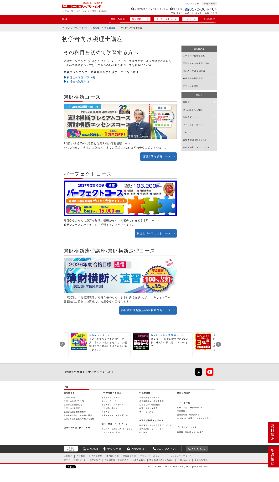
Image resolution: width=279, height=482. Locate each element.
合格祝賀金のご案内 (111, 432)
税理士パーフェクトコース (154, 233)
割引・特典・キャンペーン (196, 147)
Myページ (210, 3)
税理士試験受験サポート (151, 420)
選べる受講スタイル (111, 397)
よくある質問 (201, 460)
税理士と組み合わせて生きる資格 (79, 419)
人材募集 (81, 456)
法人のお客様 (192, 3)
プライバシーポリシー (151, 456)
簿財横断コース (140, 19)
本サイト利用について (75, 460)
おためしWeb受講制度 (194, 70)
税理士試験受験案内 (73, 404)
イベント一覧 (183, 402)
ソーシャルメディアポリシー (180, 456)
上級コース (190, 19)
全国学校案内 (141, 9)
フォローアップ (109, 401)
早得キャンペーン (99, 335)
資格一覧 (69, 11)
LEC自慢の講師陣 (110, 408)
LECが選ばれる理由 (193, 109)
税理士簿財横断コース (156, 156)
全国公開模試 (183, 392)
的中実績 (106, 411)
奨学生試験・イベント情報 (151, 429)
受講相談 (272, 457)
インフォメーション (187, 426)
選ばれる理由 (118, 19)
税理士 (66, 19)
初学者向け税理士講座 (131, 27)
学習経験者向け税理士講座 (196, 63)
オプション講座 (190, 85)
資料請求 (177, 9)
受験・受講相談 (100, 11)
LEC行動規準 (112, 456)
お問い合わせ (82, 11)
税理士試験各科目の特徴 (75, 411)
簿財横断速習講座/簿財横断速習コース (146, 310)
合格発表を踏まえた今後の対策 (78, 415)
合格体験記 (209, 19)
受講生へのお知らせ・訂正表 (190, 431)
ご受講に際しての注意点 (117, 460)
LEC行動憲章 (95, 456)
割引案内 (143, 432)
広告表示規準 (129, 456)
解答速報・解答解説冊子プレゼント (155, 425)
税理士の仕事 (70, 397)
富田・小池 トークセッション (190, 407)
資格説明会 (114, 449)
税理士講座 (109, 27)
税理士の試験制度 (78, 81)
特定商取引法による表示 (161, 460)
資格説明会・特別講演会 (188, 414)
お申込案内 (95, 460)
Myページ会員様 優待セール (167, 335)
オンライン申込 (160, 9)
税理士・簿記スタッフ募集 (77, 427)
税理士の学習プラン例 (81, 77)
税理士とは (188, 102)
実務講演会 (182, 411)
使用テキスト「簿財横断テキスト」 (118, 415)
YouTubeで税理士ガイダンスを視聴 (194, 418)
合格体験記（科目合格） (195, 139)
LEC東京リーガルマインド (75, 27)
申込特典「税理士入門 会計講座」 (117, 429)
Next (218, 344)
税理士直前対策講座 (193, 78)
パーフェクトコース (166, 19)
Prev (62, 344)
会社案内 (68, 456)
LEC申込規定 (139, 460)
